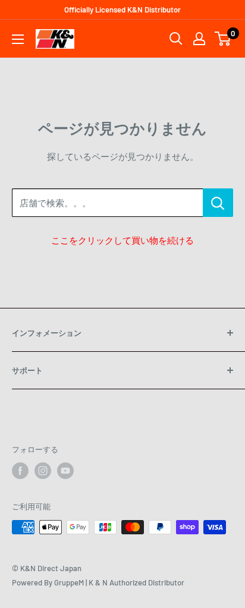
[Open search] (176, 38)
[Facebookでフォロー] (20, 470)
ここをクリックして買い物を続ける (122, 240)
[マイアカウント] (199, 38)
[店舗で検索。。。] (218, 202)
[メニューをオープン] (18, 39)
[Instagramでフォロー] (42, 470)
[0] (223, 38)
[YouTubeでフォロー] (65, 470)
